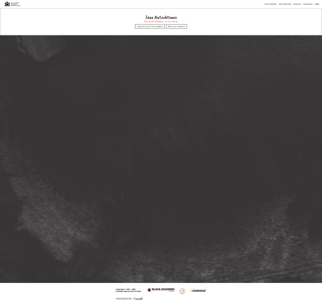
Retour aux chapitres (176, 26)
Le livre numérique (270, 4)
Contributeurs (308, 4)
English (317, 4)
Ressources (297, 4)
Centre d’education (285, 4)
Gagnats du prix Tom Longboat (150, 26)
